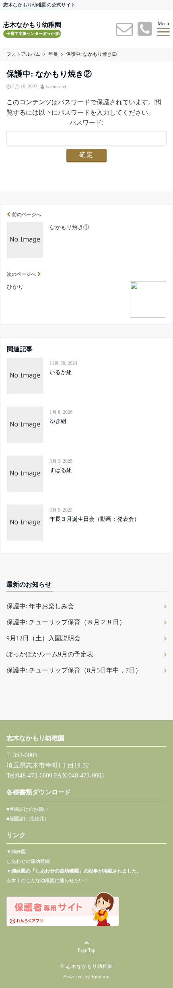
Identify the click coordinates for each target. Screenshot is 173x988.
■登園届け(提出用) (26, 819)
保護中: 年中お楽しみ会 (40, 606)
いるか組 (60, 372)
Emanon (101, 977)
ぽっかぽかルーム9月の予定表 (49, 654)
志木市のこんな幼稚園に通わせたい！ (47, 880)
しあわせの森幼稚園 (28, 861)
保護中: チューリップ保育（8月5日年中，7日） (74, 670)
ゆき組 (57, 421)
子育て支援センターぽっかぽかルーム (33, 33)
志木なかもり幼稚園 (32, 25)
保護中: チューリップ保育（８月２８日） (66, 622)
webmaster (56, 86)
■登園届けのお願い (27, 809)
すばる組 (60, 470)
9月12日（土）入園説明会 (43, 638)
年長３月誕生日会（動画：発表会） (94, 519)
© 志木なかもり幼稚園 (86, 966)
